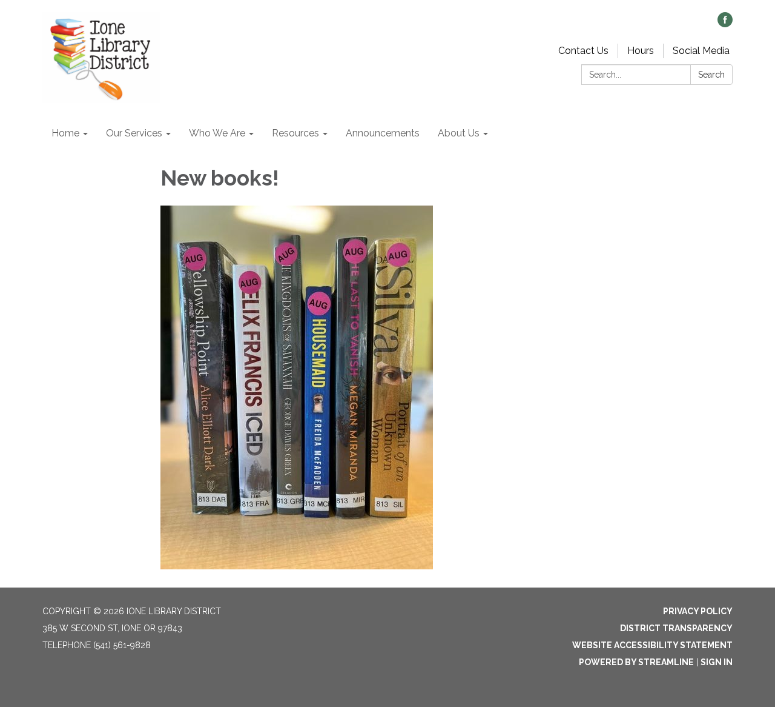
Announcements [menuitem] (383, 133)
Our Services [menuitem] (134, 133)
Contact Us (583, 50)
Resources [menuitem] (295, 133)
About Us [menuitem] (459, 133)
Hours (640, 50)
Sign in (717, 662)
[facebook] (725, 24)
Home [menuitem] (65, 133)
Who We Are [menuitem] (217, 133)
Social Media (701, 50)
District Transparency (676, 628)
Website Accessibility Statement (652, 645)
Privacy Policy (698, 611)
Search (711, 74)
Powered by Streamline (636, 662)
